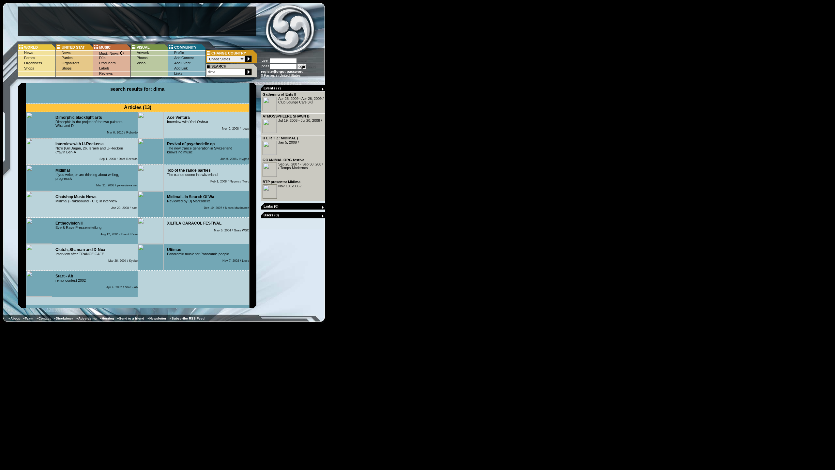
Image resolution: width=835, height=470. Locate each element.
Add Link (181, 68)
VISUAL (143, 47)
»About (14, 318)
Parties (29, 58)
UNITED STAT (73, 47)
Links (178, 73)
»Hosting (107, 318)
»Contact (44, 318)
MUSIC (105, 47)
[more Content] (322, 90)
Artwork (143, 53)
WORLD (31, 47)
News (28, 53)
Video (141, 63)
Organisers (33, 63)
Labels (104, 68)
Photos (142, 58)
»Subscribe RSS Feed (187, 318)
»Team (28, 318)
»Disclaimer (63, 318)
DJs (102, 58)
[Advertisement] (137, 21)
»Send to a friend (130, 318)
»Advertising (86, 318)
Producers (107, 63)
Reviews (106, 73)
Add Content (184, 58)
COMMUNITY (185, 47)
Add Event (182, 63)
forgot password (289, 71)
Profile (179, 53)
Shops (29, 68)
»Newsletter (156, 318)
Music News (109, 53)
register (267, 71)
